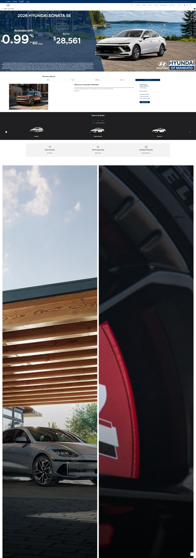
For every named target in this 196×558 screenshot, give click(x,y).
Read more (104, 103)
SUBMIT (98, 101)
